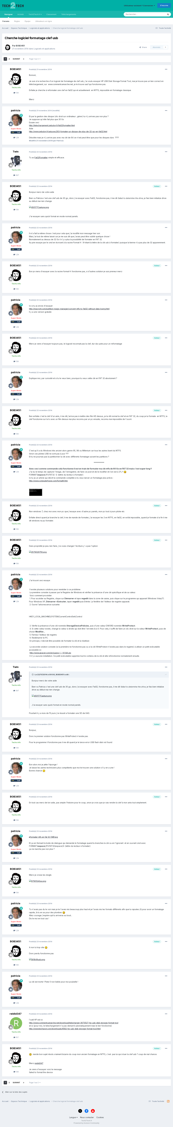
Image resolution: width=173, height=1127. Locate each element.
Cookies (100, 1117)
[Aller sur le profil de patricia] (16, 120)
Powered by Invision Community (86, 1123)
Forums (5, 21)
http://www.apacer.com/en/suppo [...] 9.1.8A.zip (50, 653)
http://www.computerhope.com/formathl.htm (48, 481)
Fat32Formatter (41, 157)
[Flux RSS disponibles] (168, 1101)
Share (144, 47)
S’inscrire (164, 5)
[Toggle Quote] (33, 674)
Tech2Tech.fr (35, 14)
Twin (16, 151)
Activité (20, 14)
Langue (72, 1117)
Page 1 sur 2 (34, 59)
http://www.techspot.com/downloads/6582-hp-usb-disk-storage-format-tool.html (65, 1029)
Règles (17, 21)
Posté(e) (40, 69)
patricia (15, 110)
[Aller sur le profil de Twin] (16, 161)
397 (17, 175)
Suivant (16, 59)
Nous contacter (87, 1117)
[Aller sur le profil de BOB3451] (8, 47)
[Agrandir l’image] (125, 472)
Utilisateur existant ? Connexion (139, 5)
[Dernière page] (24, 59)
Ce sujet (158, 14)
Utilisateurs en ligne (43, 21)
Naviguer (8, 14)
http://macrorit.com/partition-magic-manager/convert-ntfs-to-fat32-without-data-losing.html (69, 309)
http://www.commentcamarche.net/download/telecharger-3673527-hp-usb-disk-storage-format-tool (73, 1023)
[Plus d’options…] (166, 69)
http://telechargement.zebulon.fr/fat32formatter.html (52, 125)
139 (17, 93)
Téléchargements (68, 14)
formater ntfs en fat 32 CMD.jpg (44, 837)
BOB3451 (20, 46)
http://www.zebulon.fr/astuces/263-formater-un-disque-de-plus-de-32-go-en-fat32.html (68, 131)
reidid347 (15, 1013)
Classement (51, 14)
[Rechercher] (168, 14)
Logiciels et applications (44, 48)
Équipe (27, 21)
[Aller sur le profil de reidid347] (16, 1023)
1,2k (17, 137)
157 (17, 1037)
